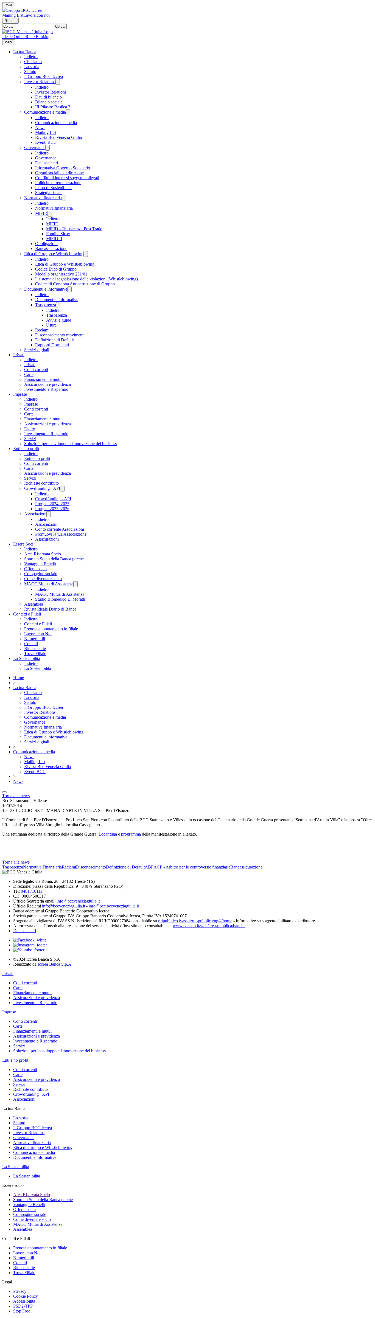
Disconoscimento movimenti (60, 335)
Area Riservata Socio (42, 554)
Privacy (19, 1291)
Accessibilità (24, 1301)
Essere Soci (23, 544)
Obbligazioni (46, 243)
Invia (8, 5)
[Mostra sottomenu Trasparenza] (58, 305)
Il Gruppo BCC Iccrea (43, 76)
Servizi (30, 438)
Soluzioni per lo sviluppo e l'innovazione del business (70, 443)
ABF (149, 867)
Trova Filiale (35, 653)
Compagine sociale (40, 573)
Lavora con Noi (38, 633)
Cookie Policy (25, 1296)
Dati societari (46, 163)
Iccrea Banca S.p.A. (55, 964)
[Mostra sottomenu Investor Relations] (57, 82)
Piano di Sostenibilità (53, 187)
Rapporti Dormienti (52, 344)
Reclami (42, 330)
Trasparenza (45, 304)
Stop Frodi (22, 1311)
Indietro (31, 56)
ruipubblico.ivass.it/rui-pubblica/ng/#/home (195, 920)
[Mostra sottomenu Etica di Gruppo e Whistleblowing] (85, 254)
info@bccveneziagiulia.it (78, 901)
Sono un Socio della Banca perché (54, 559)
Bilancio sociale (49, 102)
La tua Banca (24, 51)
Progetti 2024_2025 (52, 503)
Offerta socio (35, 568)
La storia (31, 66)
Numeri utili (34, 638)
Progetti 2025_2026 (52, 508)
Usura (51, 325)
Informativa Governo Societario (62, 167)
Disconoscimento (91, 867)
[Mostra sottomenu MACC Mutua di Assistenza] (75, 584)
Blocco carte (35, 648)
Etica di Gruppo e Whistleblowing (53, 253)
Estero (29, 428)
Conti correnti (36, 369)
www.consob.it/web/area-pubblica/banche (209, 925)
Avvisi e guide (58, 320)
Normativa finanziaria (43, 197)
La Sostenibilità (26, 658)
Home (18, 677)
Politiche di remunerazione (58, 182)
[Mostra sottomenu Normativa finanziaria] (64, 198)
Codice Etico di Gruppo (56, 269)
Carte (28, 374)
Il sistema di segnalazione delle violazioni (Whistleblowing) (86, 279)
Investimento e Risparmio (46, 389)
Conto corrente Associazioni (59, 529)
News (40, 127)
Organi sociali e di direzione (59, 172)
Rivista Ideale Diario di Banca (50, 609)
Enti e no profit (26, 448)
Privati (18, 354)
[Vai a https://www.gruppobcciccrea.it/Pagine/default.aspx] (22, 10)
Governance (34, 147)
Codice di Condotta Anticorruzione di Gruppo (75, 284)
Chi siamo (33, 61)
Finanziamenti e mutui (43, 379)
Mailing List (12, 15)
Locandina (108, 834)
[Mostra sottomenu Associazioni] (48, 514)
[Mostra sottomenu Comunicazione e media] (68, 112)
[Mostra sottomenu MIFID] (49, 214)
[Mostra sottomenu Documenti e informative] (69, 289)
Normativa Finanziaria (42, 867)
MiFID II (54, 238)
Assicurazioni (47, 539)
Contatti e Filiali (27, 614)
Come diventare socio (43, 578)
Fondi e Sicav (58, 233)
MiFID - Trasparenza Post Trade (74, 228)
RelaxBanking (38, 36)
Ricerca (10, 21)
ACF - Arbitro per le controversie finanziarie (191, 867)
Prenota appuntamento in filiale (51, 628)
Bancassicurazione (51, 248)
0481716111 (31, 891)
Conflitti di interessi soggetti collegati (67, 177)
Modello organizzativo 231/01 (61, 274)
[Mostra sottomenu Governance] (47, 148)
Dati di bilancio (48, 97)
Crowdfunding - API (42, 488)
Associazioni (35, 514)
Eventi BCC (46, 142)
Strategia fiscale (48, 192)
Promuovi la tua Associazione (60, 534)
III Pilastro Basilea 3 (52, 107)
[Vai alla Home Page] (27, 31)
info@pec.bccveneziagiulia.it (114, 906)
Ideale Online (14, 36)
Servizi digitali (36, 349)
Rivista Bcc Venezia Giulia (58, 137)
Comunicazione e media (45, 112)
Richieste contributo (41, 483)
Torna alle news (16, 795)
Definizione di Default (54, 340)
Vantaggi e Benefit (40, 563)
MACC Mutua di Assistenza (48, 583)
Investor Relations (39, 81)
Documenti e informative (45, 289)
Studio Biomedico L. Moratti (60, 599)
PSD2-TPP (23, 1306)
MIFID (41, 213)
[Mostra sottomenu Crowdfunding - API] (62, 488)
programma (131, 834)
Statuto (30, 71)
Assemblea (33, 604)
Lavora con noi (36, 15)
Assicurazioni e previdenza (47, 384)
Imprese (20, 394)
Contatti (31, 643)
